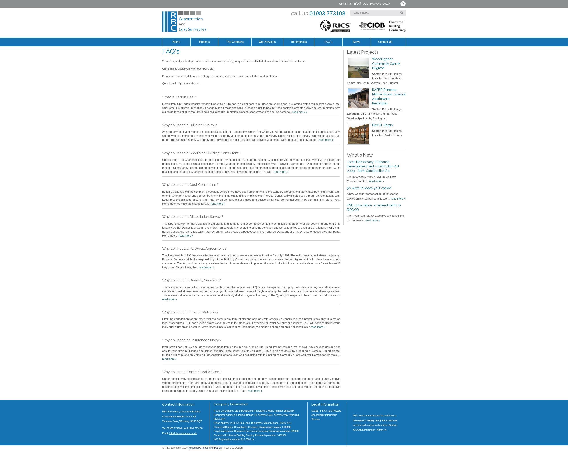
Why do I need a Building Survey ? (189, 125)
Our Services (267, 41)
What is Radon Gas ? (179, 97)
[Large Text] (390, 449)
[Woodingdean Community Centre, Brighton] (358, 67)
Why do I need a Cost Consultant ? (190, 184)
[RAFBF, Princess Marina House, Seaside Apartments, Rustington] (358, 98)
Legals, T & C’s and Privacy (326, 410)
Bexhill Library (382, 125)
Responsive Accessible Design (205, 447)
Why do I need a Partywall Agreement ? (194, 248)
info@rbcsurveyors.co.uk (371, 3)
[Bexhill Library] (358, 134)
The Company (235, 41)
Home (176, 41)
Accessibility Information (324, 415)
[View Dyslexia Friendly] (397, 449)
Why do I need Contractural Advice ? (192, 372)
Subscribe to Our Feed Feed (403, 4)
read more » (299, 112)
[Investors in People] (335, 27)
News (356, 41)
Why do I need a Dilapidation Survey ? (192, 216)
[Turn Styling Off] (403, 449)
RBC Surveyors (196, 21)
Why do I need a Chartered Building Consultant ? (201, 153)
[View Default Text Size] (383, 449)
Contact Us (385, 41)
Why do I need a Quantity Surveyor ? (191, 280)
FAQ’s (328, 41)
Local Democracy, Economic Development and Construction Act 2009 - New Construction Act (373, 166)
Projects (204, 41)
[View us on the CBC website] (382, 27)
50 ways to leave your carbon (369, 188)
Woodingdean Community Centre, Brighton (386, 63)
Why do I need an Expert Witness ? (190, 312)
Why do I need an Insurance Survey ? (191, 340)
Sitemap (315, 419)
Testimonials (299, 41)
